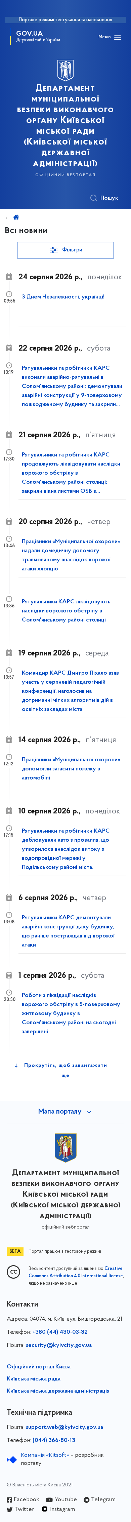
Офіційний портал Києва (39, 1367)
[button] (65, 250)
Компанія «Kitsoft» (45, 1455)
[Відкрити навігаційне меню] (117, 37)
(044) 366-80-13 (54, 1441)
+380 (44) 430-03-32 (60, 1332)
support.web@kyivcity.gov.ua (64, 1428)
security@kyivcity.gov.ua (59, 1346)
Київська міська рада (33, 1379)
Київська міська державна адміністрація (58, 1391)
